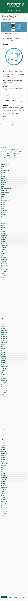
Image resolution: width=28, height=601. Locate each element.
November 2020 (4, 362)
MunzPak (3, 194)
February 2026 (4, 235)
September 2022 (4, 318)
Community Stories (5, 170)
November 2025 (4, 241)
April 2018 (3, 425)
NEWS (2, 198)
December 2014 (4, 505)
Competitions (3, 172)
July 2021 (3, 346)
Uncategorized (4, 212)
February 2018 (4, 429)
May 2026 (3, 229)
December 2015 (4, 481)
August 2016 (3, 465)
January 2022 (4, 334)
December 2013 (4, 529)
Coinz (2, 168)
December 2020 (4, 360)
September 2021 (4, 342)
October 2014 (3, 509)
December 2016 (4, 457)
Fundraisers (3, 180)
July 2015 (3, 491)
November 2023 (4, 289)
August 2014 (3, 513)
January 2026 (4, 237)
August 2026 (3, 223)
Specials (3, 206)
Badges (2, 166)
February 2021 (4, 356)
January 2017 (4, 455)
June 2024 (3, 275)
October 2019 (3, 388)
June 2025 (3, 251)
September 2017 (4, 439)
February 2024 (4, 283)
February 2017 (4, 453)
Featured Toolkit (4, 178)
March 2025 (3, 257)
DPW (2, 174)
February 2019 (4, 404)
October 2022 (3, 316)
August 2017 (3, 441)
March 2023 (3, 306)
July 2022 (3, 322)
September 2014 (4, 511)
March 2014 (3, 523)
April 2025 (3, 255)
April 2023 (3, 304)
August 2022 (3, 320)
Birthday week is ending (12, 101)
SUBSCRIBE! (4, 597)
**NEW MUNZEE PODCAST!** (13, 597)
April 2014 (3, 521)
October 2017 (3, 437)
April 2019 (3, 400)
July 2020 (3, 370)
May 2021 (3, 350)
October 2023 (3, 291)
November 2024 (4, 265)
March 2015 (3, 499)
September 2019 (4, 390)
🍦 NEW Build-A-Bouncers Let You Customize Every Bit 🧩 (12, 149)
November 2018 (4, 410)
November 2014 (4, 507)
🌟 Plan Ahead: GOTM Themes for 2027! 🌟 (9, 155)
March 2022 (3, 330)
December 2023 (4, 287)
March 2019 (3, 402)
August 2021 (3, 344)
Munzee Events (4, 190)
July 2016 (3, 467)
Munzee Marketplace (5, 192)
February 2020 (4, 380)
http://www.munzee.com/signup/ (11, 88)
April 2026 (3, 231)
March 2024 (3, 281)
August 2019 (3, 392)
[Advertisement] (11, 136)
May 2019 (3, 398)
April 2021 (3, 352)
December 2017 (4, 433)
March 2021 (3, 354)
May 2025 (3, 253)
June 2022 (3, 324)
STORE (2, 208)
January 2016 (4, 479)
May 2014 (3, 519)
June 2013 (3, 542)
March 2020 (3, 378)
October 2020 (3, 364)
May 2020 (3, 374)
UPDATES (3, 214)
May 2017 (3, 447)
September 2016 (4, 463)
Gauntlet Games (4, 184)
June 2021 (3, 348)
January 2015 (4, 503)
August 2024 (3, 271)
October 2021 (3, 340)
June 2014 (3, 517)
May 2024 (3, 277)
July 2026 (3, 225)
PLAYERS (3, 202)
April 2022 (3, 328)
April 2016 (3, 473)
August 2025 (3, 247)
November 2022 (4, 314)
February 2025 (4, 259)
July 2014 (3, 515)
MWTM (2, 196)
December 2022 (4, 312)
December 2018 (4, 408)
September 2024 (4, 269)
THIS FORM (19, 73)
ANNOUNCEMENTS (5, 164)
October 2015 (3, 485)
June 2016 (3, 469)
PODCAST (3, 204)
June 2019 (3, 396)
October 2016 (3, 461)
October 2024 (3, 267)
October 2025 (3, 243)
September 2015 (4, 487)
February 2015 (4, 501)
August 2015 (3, 489)
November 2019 (4, 386)
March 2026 (3, 233)
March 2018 (3, 427)
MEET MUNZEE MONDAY (6, 188)
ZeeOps (2, 216)
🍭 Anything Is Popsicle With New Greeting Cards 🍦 (11, 157)
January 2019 (4, 406)
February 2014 (4, 525)
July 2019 (3, 394)
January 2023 (4, 310)
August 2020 (3, 368)
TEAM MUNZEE (4, 210)
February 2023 (4, 308)
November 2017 (4, 435)
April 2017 (3, 449)
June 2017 (3, 445)
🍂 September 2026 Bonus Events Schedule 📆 (10, 153)
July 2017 (3, 443)
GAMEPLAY (3, 182)
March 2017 (3, 451)
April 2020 (3, 376)
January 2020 (4, 382)
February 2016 (4, 477)
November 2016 (4, 459)
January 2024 (4, 285)
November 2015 (4, 483)
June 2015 (3, 493)
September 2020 (4, 366)
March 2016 (3, 475)
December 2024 (4, 263)
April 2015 (3, 497)
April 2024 (3, 279)
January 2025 (4, 261)
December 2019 (4, 384)
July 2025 (3, 249)
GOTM (2, 186)
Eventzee (5, 69)
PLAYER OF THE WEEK (5, 200)
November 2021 (4, 338)
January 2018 (4, 431)
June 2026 (3, 227)
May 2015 (3, 495)
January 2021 (4, 358)
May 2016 (3, 471)
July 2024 (3, 273)
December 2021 (4, 336)
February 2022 (4, 332)
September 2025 (4, 245)
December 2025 (4, 239)
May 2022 (3, 326)
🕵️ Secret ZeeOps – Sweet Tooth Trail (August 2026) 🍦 (11, 151)
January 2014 (4, 527)
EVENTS (3, 176)
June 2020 (3, 372)
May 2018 (3, 423)
